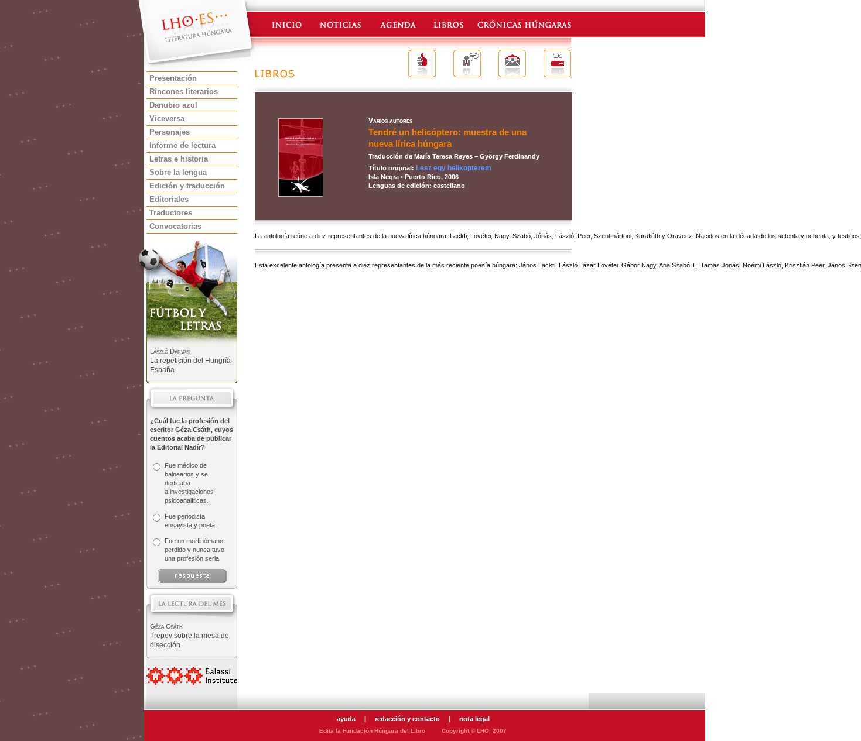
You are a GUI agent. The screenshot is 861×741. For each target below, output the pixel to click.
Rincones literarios (183, 91)
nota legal (474, 718)
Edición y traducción (187, 185)
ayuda (346, 718)
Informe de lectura (182, 145)
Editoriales (169, 199)
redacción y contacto (407, 718)
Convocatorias (175, 226)
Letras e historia (178, 159)
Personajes (169, 132)
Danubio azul (173, 105)
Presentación (173, 78)
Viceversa (166, 118)
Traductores (170, 212)
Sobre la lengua (178, 172)
